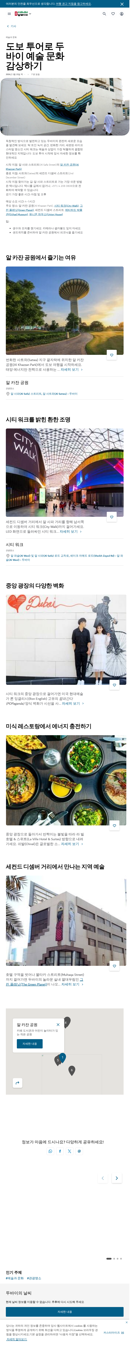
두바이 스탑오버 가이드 (89, 1233)
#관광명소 (34, 1278)
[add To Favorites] (112, 355)
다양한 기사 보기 (23, 1258)
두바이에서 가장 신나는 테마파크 (35, 1236)
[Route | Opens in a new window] (19, 1083)
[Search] (104, 13)
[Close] (58, 1025)
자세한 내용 (30, 1044)
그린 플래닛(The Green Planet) (44, 982)
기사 (13, 26)
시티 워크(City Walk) (66, 206)
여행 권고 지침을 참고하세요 (73, 4)
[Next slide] (103, 1178)
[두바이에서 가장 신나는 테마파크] (35, 1207)
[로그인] (121, 14)
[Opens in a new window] (60, 1151)
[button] (113, 1332)
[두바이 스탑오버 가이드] (94, 1207)
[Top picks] (113, 14)
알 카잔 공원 (17, 383)
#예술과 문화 (15, 1278)
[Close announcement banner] (122, 4)
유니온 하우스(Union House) (46, 214)
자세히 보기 (70, 369)
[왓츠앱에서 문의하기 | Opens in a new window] (50, 1151)
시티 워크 (14, 545)
